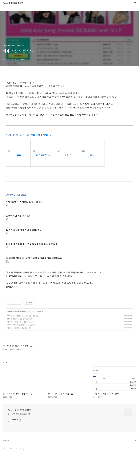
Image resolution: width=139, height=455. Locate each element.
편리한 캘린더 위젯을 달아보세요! (19, 319)
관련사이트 (6, 440)
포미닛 (67, 155)
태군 (92, 155)
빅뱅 (19, 154)
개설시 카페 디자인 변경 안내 (17, 328)
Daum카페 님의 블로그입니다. (19, 414)
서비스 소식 (26, 311)
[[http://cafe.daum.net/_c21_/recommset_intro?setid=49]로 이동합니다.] (18, 151)
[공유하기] (16, 302)
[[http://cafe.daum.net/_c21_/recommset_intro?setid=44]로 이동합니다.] (43, 151)
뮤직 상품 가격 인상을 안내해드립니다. (21, 316)
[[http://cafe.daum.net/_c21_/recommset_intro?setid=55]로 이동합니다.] (92, 151)
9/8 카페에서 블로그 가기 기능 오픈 (20, 325)
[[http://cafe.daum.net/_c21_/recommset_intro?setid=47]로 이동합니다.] (68, 151)
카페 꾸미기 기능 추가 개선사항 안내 (20, 322)
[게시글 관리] (19, 302)
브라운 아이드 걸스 (43, 155)
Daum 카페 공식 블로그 (13, 3)
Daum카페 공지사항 (14, 311)
